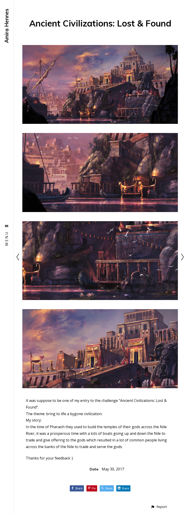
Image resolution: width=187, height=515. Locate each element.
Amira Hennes (6, 26)
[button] (159, 506)
